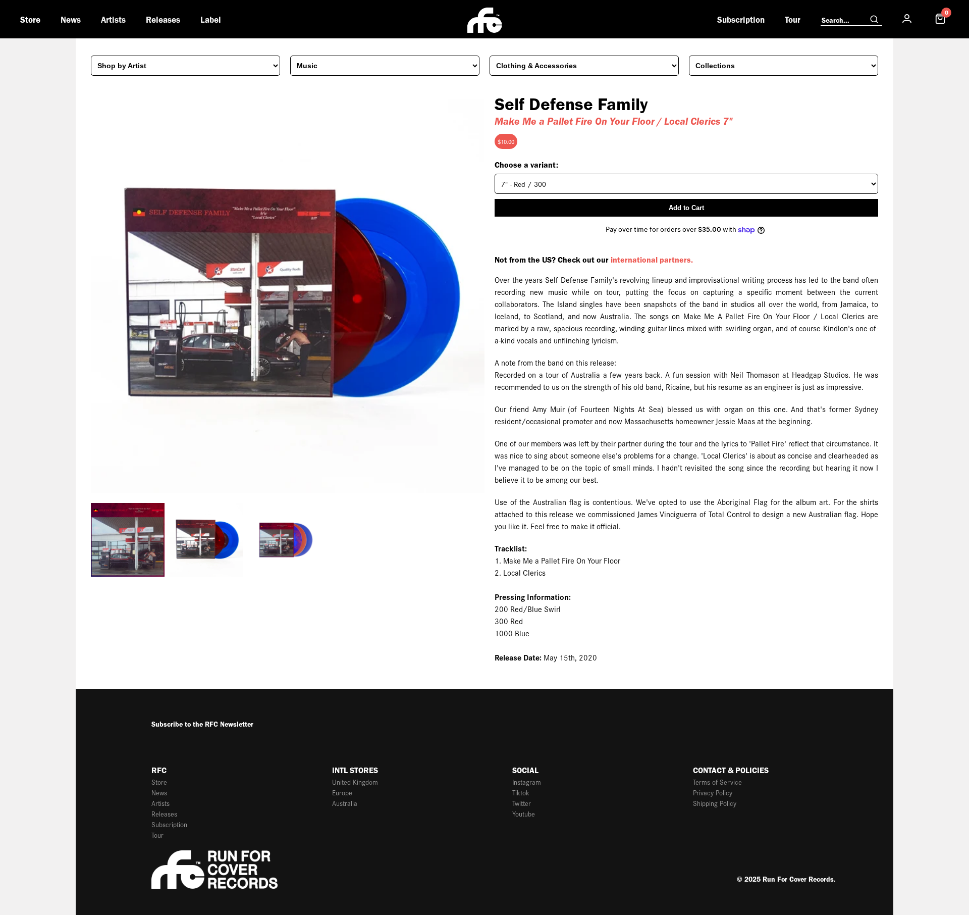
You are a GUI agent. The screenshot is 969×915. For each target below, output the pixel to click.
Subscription (741, 20)
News (71, 20)
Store (30, 20)
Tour (792, 20)
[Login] (907, 19)
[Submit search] (874, 19)
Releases (163, 20)
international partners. (652, 260)
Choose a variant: (526, 165)
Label (210, 20)
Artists (113, 20)
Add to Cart (686, 208)
